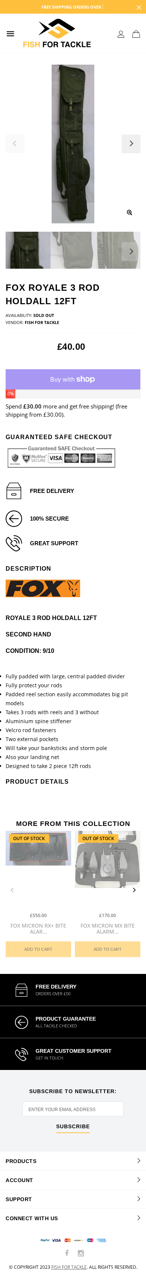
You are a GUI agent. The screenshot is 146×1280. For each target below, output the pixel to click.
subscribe (73, 1126)
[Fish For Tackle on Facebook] (67, 1253)
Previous (12, 890)
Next (131, 251)
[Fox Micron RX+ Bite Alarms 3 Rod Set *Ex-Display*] (38, 869)
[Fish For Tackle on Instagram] (81, 1253)
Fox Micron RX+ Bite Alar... (38, 928)
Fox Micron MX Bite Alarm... (107, 928)
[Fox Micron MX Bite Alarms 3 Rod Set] (107, 869)
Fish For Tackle (69, 1267)
